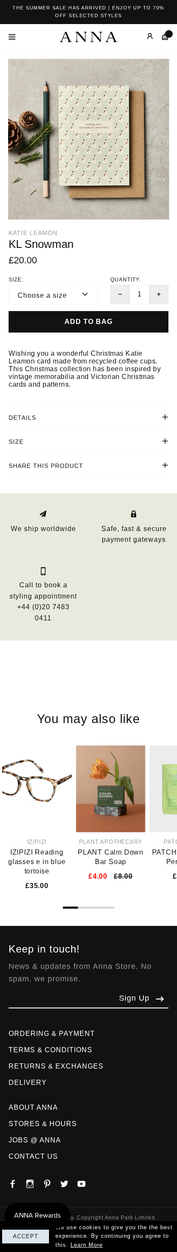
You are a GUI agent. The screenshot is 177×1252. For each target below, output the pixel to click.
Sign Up (134, 998)
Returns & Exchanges (56, 1066)
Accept (25, 1236)
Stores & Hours (43, 1123)
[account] (143, 36)
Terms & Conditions (50, 1050)
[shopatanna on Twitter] (68, 1181)
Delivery (28, 1082)
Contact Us (33, 1156)
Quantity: (125, 280)
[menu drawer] (14, 37)
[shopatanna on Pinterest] (51, 1181)
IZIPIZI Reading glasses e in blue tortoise (37, 862)
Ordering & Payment (52, 1033)
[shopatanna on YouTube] (86, 1181)
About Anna (33, 1107)
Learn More (86, 1245)
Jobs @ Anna (35, 1140)
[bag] (160, 36)
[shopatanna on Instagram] (34, 1181)
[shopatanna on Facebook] (17, 1181)
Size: (16, 280)
